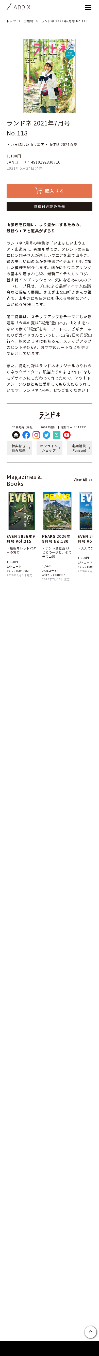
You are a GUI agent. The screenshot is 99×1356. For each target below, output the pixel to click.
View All (80, 480)
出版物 (29, 21)
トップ (11, 21)
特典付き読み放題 (49, 206)
